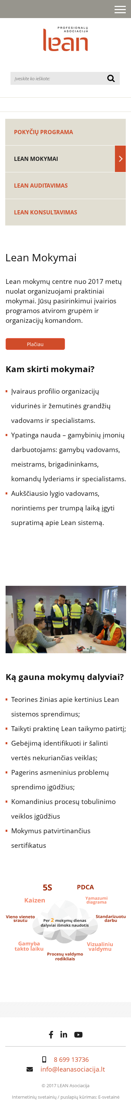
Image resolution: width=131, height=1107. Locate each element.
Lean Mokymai (36, 159)
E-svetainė (108, 1097)
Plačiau (35, 344)
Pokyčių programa (43, 132)
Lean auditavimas (41, 185)
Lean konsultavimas (45, 212)
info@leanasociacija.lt (73, 1069)
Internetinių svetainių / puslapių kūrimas (54, 1097)
